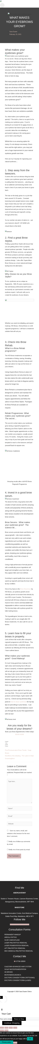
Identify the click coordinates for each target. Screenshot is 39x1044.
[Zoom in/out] (2, 1028)
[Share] (11, 1028)
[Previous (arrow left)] (2, 1031)
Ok (30, 1039)
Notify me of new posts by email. (19, 849)
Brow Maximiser (25, 589)
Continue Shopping (12, 1023)
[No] (15, 1043)
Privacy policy (6, 1042)
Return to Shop (19, 1019)
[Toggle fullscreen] (6, 1028)
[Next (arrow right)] (6, 1031)
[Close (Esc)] (15, 1028)
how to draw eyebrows (18, 702)
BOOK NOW (19, 734)
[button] (19, 741)
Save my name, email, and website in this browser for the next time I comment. (18, 833)
